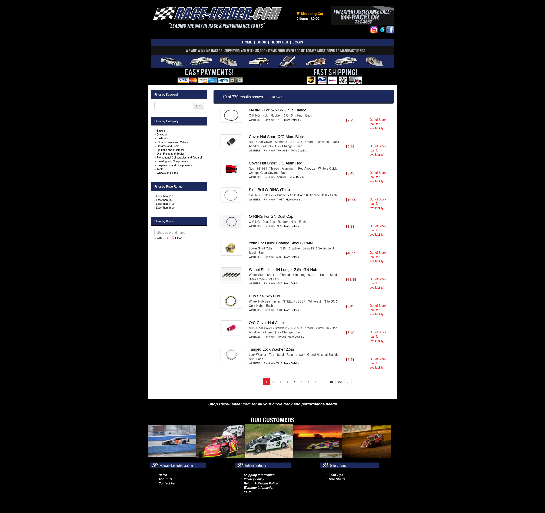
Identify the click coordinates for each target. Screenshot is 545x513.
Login (298, 42)
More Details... (292, 119)
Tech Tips (336, 475)
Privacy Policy (254, 479)
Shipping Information (259, 475)
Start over (275, 97)
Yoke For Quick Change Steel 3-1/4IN (281, 242)
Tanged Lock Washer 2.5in (271, 349)
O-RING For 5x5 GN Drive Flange (277, 109)
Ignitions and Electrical (170, 150)
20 (340, 381)
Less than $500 (165, 207)
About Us (165, 479)
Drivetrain (162, 134)
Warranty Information (259, 487)
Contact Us (167, 483)
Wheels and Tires (167, 173)
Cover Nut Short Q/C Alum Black (277, 136)
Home (247, 42)
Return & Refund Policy (261, 483)
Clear (178, 238)
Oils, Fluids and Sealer (170, 154)
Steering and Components (172, 161)
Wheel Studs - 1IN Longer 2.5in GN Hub (283, 269)
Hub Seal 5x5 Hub (264, 295)
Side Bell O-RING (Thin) (269, 189)
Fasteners (163, 138)
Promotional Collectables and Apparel (179, 157)
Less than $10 (164, 196)
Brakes (161, 131)
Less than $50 (164, 200)
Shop (261, 42)
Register (279, 42)
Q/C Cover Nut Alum (266, 322)
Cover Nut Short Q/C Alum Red (275, 163)
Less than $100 (165, 204)
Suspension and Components (174, 165)
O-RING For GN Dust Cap (271, 216)
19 (331, 381)
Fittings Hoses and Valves (172, 142)
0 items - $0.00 (308, 18)
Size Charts (337, 479)
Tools (160, 169)
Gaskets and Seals (168, 146)
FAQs (247, 492)
